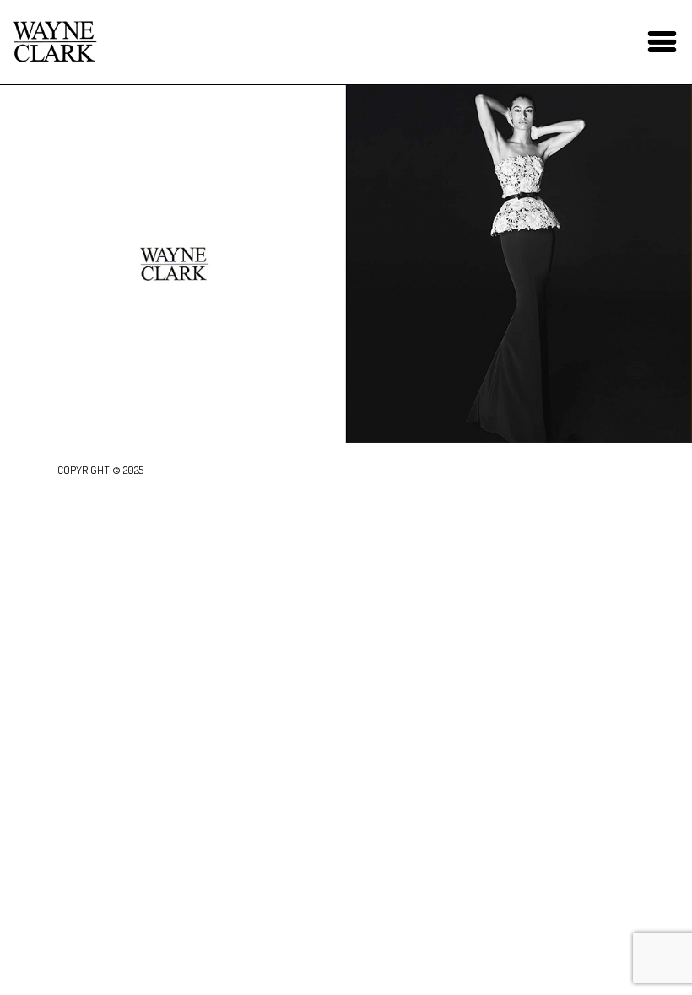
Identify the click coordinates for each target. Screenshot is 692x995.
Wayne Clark (55, 42)
